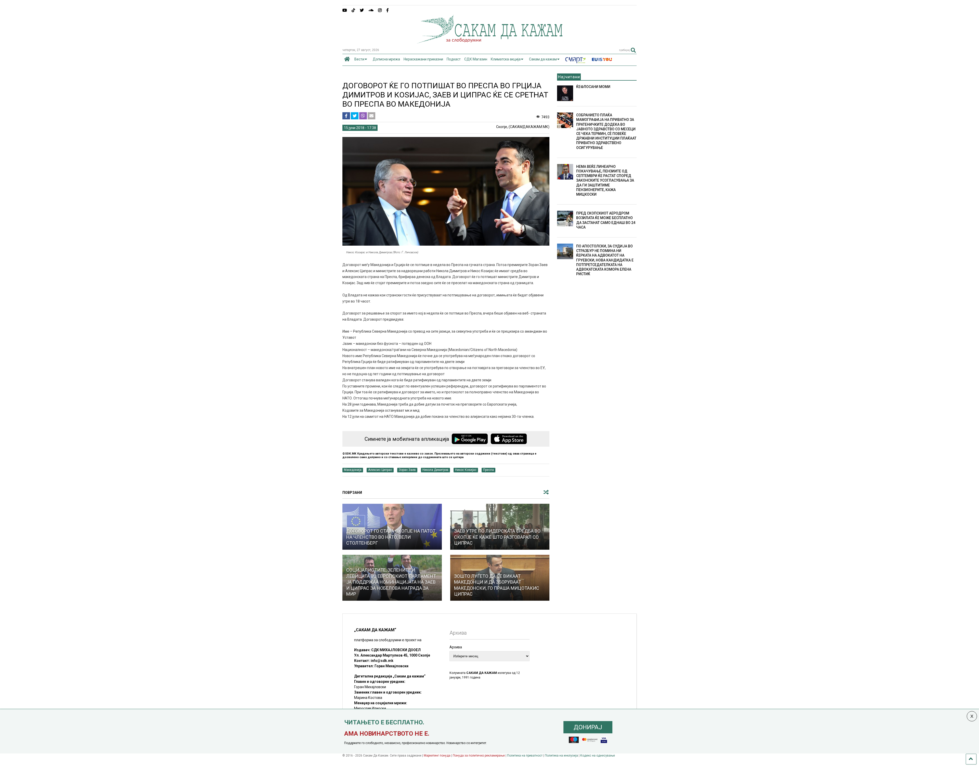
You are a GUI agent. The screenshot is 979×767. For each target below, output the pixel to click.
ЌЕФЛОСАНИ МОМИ (593, 87)
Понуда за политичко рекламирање (479, 755)
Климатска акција (506, 59)
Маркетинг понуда (437, 755)
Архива (455, 647)
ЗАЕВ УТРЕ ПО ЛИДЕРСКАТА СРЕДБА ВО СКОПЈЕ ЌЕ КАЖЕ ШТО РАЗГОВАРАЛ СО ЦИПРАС (497, 537)
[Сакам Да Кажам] (489, 42)
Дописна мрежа (386, 59)
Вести (359, 59)
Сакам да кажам (543, 59)
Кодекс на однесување (597, 755)
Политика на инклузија (561, 755)
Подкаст (454, 59)
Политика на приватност (525, 755)
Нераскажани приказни (423, 59)
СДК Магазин (475, 59)
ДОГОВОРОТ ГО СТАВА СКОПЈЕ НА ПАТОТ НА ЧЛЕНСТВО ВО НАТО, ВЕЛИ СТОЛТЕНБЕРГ (390, 537)
